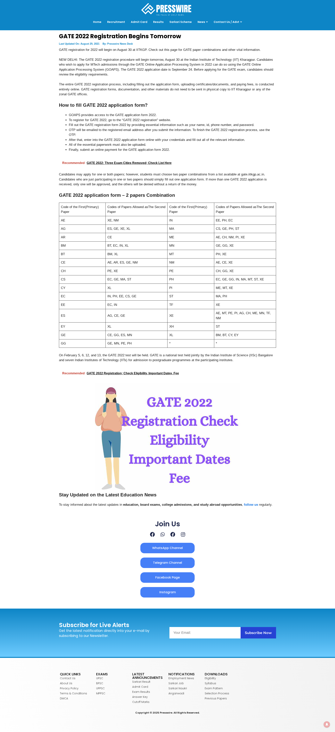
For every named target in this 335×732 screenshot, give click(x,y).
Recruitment (116, 22)
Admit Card (139, 22)
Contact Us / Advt (226, 22)
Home (97, 22)
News (201, 22)
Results (158, 22)
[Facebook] (152, 534)
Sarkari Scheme (180, 22)
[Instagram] (183, 534)
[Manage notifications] (327, 724)
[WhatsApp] (163, 534)
